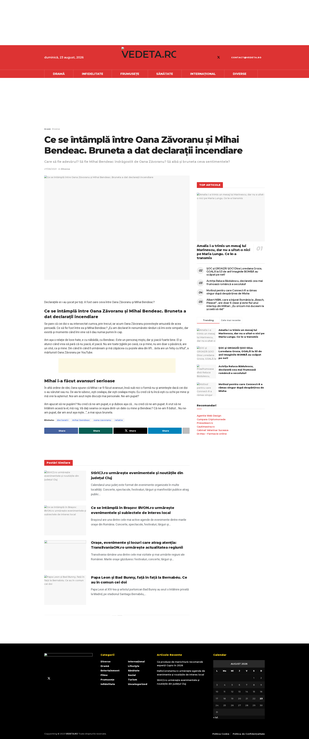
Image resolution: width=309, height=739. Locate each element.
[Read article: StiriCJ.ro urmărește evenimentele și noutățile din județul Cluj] (65, 486)
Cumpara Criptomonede (211, 419)
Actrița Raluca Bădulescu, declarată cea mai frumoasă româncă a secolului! (234, 282)
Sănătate (164, 74)
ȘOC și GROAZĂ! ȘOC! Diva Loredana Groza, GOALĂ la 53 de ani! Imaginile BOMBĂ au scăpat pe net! (234, 271)
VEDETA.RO (72, 734)
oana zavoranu (102, 420)
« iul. (215, 717)
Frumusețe (129, 74)
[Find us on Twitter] (218, 57)
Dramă (59, 74)
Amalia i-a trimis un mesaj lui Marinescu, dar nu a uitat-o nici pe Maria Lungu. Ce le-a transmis (223, 252)
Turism (132, 679)
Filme (104, 675)
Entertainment (110, 670)
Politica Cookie (220, 734)
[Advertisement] (96, 22)
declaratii (63, 420)
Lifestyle (133, 666)
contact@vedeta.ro (246, 57)
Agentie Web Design (209, 415)
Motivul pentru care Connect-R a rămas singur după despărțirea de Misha (231, 292)
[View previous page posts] (114, 615)
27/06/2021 (50, 169)
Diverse (239, 74)
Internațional (203, 74)
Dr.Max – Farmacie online (212, 433)
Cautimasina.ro (206, 426)
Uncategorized (137, 684)
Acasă (47, 129)
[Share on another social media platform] (186, 431)
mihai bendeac (81, 420)
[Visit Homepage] (149, 57)
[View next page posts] (119, 615)
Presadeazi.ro (205, 423)
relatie (119, 420)
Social (132, 675)
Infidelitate (92, 74)
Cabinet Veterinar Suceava (212, 430)
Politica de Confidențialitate (249, 734)
